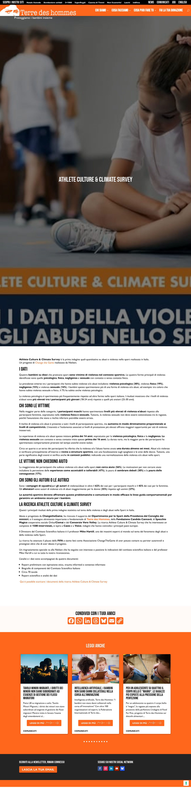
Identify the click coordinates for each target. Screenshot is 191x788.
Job (174, 2)
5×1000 (68, 2)
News (151, 2)
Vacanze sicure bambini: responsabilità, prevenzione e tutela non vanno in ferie (143, 691)
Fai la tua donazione (171, 10)
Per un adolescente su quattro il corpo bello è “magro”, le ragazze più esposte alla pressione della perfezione (94, 693)
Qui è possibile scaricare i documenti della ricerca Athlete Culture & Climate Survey (63, 581)
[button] (14, 697)
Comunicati (163, 2)
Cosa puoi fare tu (144, 10)
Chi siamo (100, 10)
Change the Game (44, 362)
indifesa (136, 2)
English (182, 2)
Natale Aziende (34, 2)
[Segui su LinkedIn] (111, 768)
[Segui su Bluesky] (122, 768)
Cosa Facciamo (120, 10)
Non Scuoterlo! (114, 2)
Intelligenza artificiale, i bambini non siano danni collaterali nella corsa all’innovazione (42, 691)
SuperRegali (80, 2)
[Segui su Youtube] (117, 768)
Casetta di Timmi (96, 2)
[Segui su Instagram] (105, 768)
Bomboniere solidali (53, 2)
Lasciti (127, 2)
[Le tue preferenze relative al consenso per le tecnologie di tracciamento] (186, 783)
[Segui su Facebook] (100, 768)
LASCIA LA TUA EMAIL (38, 769)
